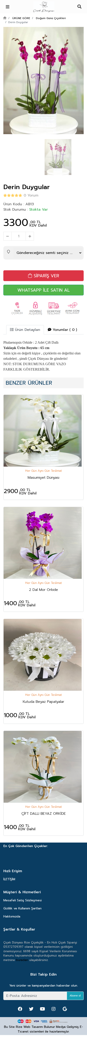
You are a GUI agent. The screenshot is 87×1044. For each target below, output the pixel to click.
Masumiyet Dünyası (43, 477)
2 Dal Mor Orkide (43, 589)
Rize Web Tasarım (29, 1026)
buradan (22, 960)
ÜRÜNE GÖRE (21, 18)
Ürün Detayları (27, 329)
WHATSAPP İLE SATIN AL (43, 290)
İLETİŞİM (9, 879)
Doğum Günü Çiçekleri (51, 18)
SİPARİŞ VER (45, 275)
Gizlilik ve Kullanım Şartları (22, 908)
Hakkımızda (11, 916)
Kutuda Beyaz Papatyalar (43, 701)
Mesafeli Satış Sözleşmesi (22, 900)
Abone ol (75, 996)
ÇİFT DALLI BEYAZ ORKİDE (43, 813)
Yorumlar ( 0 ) (64, 329)
